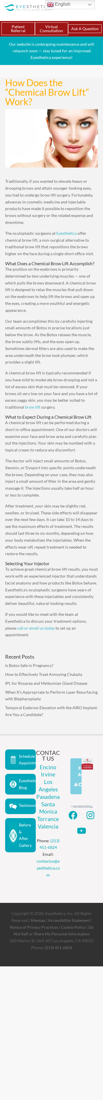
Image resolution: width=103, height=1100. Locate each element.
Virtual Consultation (51, 28)
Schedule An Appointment (27, 760)
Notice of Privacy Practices (34, 927)
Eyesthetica (66, 233)
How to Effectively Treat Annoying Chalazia (43, 674)
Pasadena (48, 796)
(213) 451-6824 (58, 947)
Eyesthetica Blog (27, 784)
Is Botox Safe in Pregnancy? (29, 665)
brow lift (32, 407)
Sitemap (38, 920)
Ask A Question (85, 28)
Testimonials (27, 805)
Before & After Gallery (25, 835)
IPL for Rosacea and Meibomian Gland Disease (46, 683)
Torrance (48, 819)
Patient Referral (18, 28)
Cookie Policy (73, 927)
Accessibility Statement (69, 920)
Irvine (48, 774)
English (62, 4)
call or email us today (36, 628)
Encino (48, 767)
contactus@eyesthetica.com (48, 868)
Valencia (48, 826)
